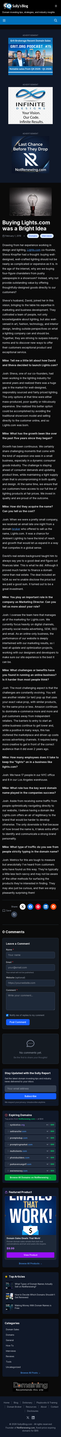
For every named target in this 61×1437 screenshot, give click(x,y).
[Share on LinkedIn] (46, 907)
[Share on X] (23, 907)
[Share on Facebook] (30, 907)
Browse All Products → (30, 1263)
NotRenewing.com (26, 1427)
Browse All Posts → (30, 1372)
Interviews (47, 236)
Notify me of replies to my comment (27, 1015)
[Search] (56, 20)
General (10, 1340)
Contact (54, 1406)
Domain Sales (12, 1329)
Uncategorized (13, 1367)
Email (9, 962)
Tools (8, 1361)
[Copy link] (14, 914)
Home (6, 1402)
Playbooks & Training (47, 1402)
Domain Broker (14, 1406)
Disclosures (32, 1411)
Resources (31, 1406)
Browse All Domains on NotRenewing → (30, 1177)
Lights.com (34, 249)
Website (15, 977)
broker (16, 528)
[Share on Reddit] (53, 907)
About (43, 1406)
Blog (16, 1402)
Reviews (10, 1356)
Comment (12, 990)
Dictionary (27, 1402)
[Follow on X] (27, 1417)
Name (10, 949)
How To (10, 1345)
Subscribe (30, 1096)
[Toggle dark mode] (56, 6)
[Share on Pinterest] (38, 907)
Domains (33, 236)
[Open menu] (4, 20)
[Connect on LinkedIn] (33, 1417)
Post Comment (18, 1022)
